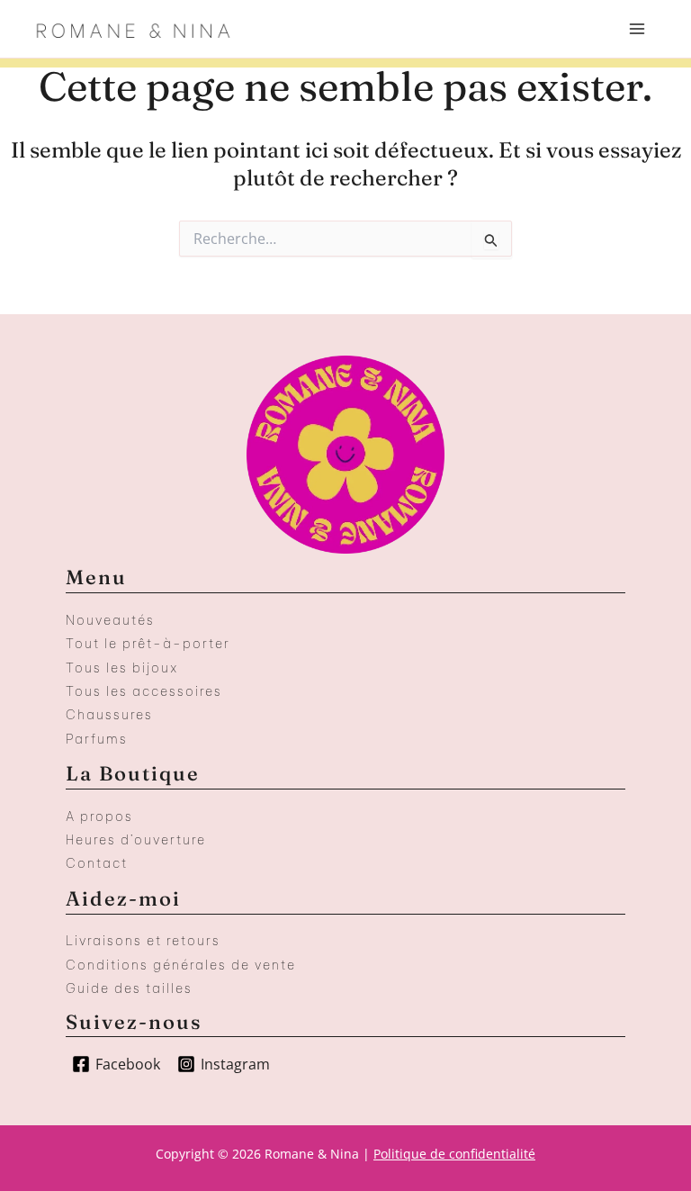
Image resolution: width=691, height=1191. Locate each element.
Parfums (97, 739)
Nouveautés (110, 620)
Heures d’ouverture (136, 840)
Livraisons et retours (143, 941)
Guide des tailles (129, 988)
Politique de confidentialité (454, 1153)
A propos (99, 816)
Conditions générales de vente (181, 965)
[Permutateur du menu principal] (637, 29)
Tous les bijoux (122, 668)
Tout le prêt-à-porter (148, 644)
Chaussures (109, 715)
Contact (97, 863)
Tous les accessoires (144, 691)
